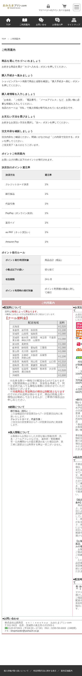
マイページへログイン (48, 10)
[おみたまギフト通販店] (15, 8)
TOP (8, 24)
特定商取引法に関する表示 (44, 671)
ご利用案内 (24, 24)
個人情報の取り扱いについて (16, 671)
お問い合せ (41, 24)
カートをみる (64, 10)
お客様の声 (57, 24)
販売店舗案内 (66, 671)
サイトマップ (74, 24)
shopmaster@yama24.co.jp (24, 631)
